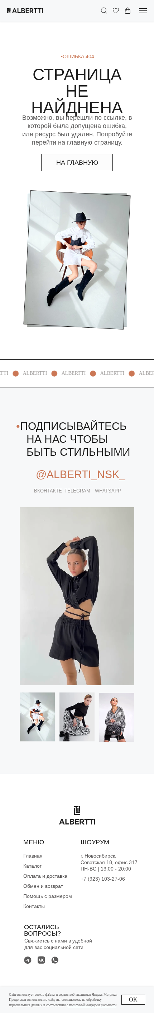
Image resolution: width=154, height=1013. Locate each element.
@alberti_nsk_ (80, 474)
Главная (33, 856)
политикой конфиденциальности (92, 1005)
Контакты (34, 906)
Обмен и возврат (43, 886)
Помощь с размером (47, 896)
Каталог (32, 866)
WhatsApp (108, 491)
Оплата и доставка (45, 876)
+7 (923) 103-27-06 (103, 879)
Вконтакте (48, 491)
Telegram (77, 491)
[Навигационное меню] (143, 10)
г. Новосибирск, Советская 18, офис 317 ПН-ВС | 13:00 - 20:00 (109, 862)
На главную (77, 162)
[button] (104, 10)
